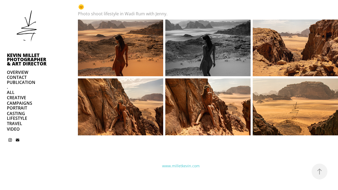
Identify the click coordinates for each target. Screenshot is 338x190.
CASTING (16, 113)
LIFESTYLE (17, 118)
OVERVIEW (17, 72)
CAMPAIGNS (19, 103)
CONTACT (17, 77)
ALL (11, 92)
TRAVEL (14, 123)
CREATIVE (16, 98)
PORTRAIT (17, 108)
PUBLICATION (21, 82)
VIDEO (13, 129)
